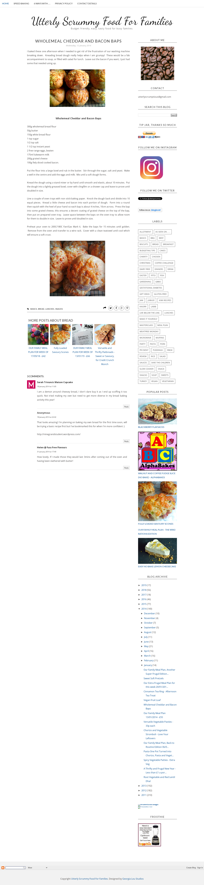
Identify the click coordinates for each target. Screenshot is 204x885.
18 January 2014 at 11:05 (46, 386)
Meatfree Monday (149, 331)
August (148, 632)
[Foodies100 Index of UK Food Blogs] (149, 804)
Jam (141, 300)
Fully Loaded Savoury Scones (60, 350)
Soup (154, 375)
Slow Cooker (146, 368)
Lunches (49, 309)
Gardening (145, 281)
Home (5, 3)
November (150, 618)
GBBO (158, 281)
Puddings (158, 350)
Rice (153, 356)
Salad (163, 356)
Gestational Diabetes (151, 287)
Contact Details (87, 3)
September (150, 627)
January (148, 665)
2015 (144, 604)
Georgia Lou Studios (133, 878)
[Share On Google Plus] (121, 308)
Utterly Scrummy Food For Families (102, 21)
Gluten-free (160, 294)
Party (142, 344)
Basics (33, 309)
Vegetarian (168, 381)
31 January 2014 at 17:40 (46, 451)
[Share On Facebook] (116, 308)
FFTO (153, 275)
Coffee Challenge (164, 263)
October (148, 622)
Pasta (153, 344)
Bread (41, 309)
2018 (144, 589)
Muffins (160, 337)
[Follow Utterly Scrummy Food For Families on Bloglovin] (150, 211)
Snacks (59, 309)
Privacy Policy (64, 3)
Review (143, 356)
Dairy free (145, 269)
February (149, 660)
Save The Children (160, 362)
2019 (144, 585)
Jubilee (151, 300)
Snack (161, 368)
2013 (144, 785)
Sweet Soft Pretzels (154, 678)
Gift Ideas (145, 294)
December (150, 613)
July (146, 636)
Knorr (143, 306)
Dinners (159, 269)
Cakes (163, 250)
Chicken (156, 256)
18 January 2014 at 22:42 (46, 417)
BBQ (153, 238)
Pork (162, 344)
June (146, 641)
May (146, 646)
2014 (144, 608)
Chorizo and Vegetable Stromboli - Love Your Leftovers (156, 734)
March (147, 655)
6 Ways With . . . (42, 3)
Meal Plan (162, 325)
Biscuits (144, 244)
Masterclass (146, 325)
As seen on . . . (162, 231)
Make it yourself (148, 319)
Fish (162, 275)
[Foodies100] (145, 806)
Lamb (153, 306)
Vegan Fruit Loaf (152, 700)
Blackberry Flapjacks (151, 427)
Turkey (143, 381)
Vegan (154, 381)
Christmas (145, 263)
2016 (144, 599)
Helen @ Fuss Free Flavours (52, 447)
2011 (144, 795)
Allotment (145, 231)
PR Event (144, 350)
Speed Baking (21, 3)
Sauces (143, 362)
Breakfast (168, 244)
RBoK (169, 350)
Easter (143, 275)
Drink (170, 269)
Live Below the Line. (150, 312)
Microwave (145, 337)
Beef (161, 238)
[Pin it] (127, 308)
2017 (144, 594)
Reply (126, 406)
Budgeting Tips (147, 250)
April (146, 651)
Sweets (164, 375)
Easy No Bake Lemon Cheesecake (157, 566)
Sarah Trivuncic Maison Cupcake (55, 382)
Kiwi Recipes (165, 300)
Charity (144, 256)
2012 (144, 790)
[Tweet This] (110, 308)
